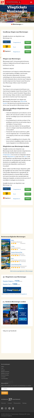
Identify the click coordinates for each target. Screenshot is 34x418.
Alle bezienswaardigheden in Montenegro (21, 271)
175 (17, 281)
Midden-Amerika (5, 371)
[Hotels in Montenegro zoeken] (17, 314)
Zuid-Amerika (4, 378)
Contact (10, 403)
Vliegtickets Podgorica (8, 281)
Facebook (2, 408)
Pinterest (9, 408)
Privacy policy (17, 403)
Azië (2, 368)
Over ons (3, 403)
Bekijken (28, 42)
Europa (3, 370)
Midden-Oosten (5, 373)
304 (14, 284)
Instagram (5, 408)
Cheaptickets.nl (17, 42)
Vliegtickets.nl (16, 51)
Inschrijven (4, 393)
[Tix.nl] (7, 46)
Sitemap (24, 403)
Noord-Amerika (5, 375)
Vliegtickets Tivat (7, 284)
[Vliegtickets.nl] (7, 51)
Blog (13, 408)
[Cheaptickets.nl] (7, 42)
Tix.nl (14, 47)
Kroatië (5, 103)
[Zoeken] (20, 2)
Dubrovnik (23, 101)
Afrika (2, 366)
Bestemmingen (5, 364)
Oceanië (3, 376)
